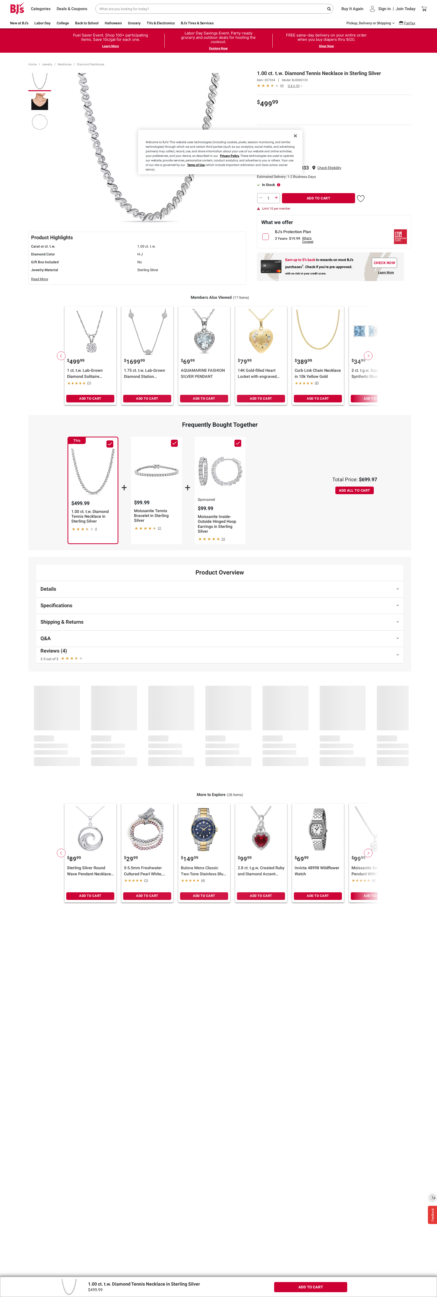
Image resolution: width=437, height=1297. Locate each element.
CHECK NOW (384, 263)
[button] (329, 168)
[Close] (295, 135)
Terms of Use (196, 165)
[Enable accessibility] (432, 1197)
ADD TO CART (319, 198)
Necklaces (65, 64)
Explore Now (218, 48)
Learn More (110, 46)
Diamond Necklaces (90, 64)
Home (32, 64)
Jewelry (47, 64)
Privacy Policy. (229, 156)
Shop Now (326, 46)
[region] (220, 152)
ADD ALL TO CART (354, 490)
